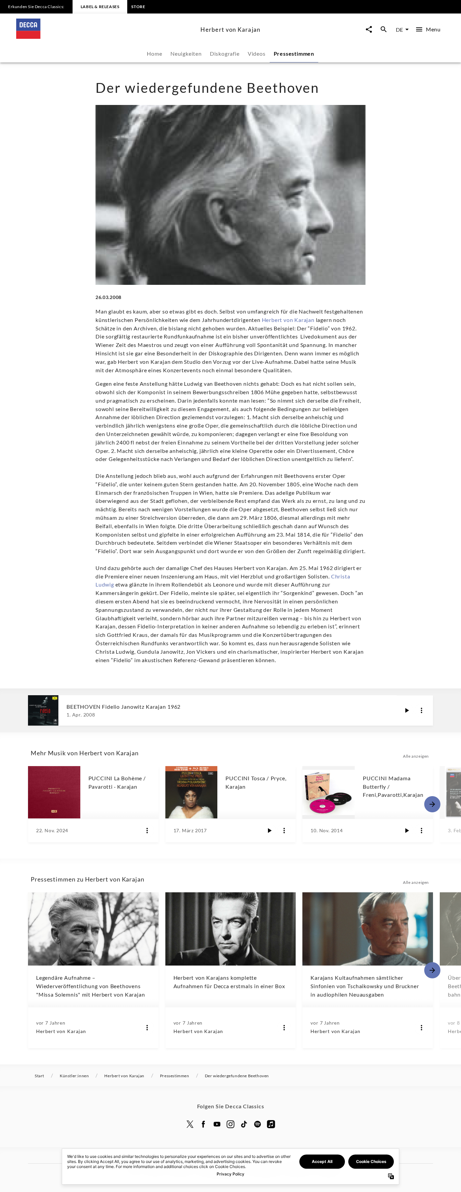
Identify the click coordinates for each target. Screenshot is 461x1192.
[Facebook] (203, 1124)
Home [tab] (154, 53)
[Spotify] (257, 1124)
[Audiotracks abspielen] (406, 710)
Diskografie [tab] (225, 53)
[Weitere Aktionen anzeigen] (421, 710)
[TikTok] (244, 1124)
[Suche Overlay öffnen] (383, 29)
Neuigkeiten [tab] (186, 53)
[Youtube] (217, 1124)
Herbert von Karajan (288, 320)
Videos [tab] (257, 53)
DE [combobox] (399, 29)
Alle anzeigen (416, 756)
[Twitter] (190, 1124)
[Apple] (271, 1124)
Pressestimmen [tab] (294, 53)
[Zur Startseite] (105, 36)
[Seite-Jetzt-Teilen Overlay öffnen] (369, 29)
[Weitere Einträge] (432, 804)
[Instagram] (230, 1124)
